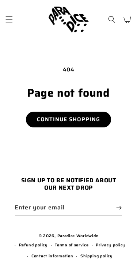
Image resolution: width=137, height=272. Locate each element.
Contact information (52, 256)
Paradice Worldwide (78, 236)
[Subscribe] (118, 207)
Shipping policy (96, 256)
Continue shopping (68, 119)
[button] (9, 19)
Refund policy (33, 245)
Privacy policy (110, 245)
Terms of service (71, 245)
